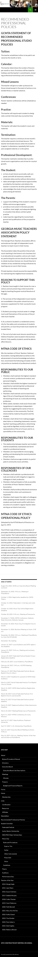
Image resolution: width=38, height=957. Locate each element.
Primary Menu (35, 9)
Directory (5, 763)
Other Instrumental (10, 854)
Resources (5, 808)
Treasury (5, 782)
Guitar (6, 850)
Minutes (6, 778)
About (3, 755)
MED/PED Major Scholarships (12, 835)
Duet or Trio (8, 846)
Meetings (5, 774)
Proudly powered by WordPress (10, 954)
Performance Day (8, 876)
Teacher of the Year (7, 880)
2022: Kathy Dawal (8, 914)
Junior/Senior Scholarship (10, 831)
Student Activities (7, 823)
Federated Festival (8, 827)
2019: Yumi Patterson (9, 903)
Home (3, 793)
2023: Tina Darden (8, 918)
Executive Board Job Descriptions (14, 770)
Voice (6, 861)
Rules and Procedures (10, 842)
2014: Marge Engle (8, 884)
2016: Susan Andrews (9, 892)
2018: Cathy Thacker (9, 899)
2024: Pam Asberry (8, 922)
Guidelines (6, 865)
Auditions (5, 873)
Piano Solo (7, 858)
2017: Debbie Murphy (9, 895)
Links (2, 801)
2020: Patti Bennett (8, 907)
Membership (6, 797)
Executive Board (7, 767)
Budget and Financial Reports (12, 786)
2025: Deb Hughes (8, 926)
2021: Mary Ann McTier (10, 911)
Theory (4, 869)
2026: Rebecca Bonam (9, 929)
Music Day (5, 839)
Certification (6, 804)
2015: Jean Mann (7, 888)
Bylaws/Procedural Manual (11, 759)
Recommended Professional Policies (13, 820)
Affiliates (5, 812)
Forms (3, 789)
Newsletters (5, 816)
